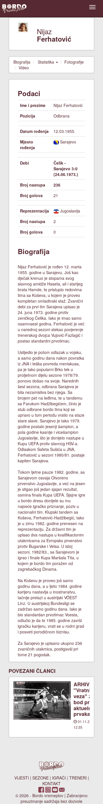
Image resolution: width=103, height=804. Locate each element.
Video (24, 67)
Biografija (21, 62)
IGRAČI (59, 778)
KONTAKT (51, 783)
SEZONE (40, 778)
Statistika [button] (46, 62)
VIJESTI (21, 778)
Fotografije (74, 62)
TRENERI (78, 778)
